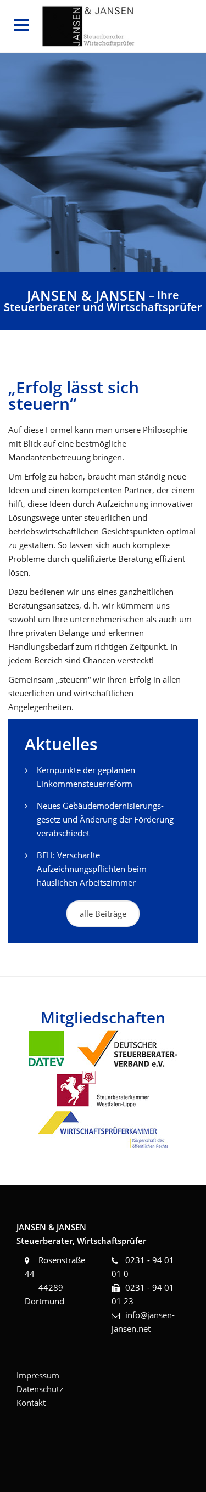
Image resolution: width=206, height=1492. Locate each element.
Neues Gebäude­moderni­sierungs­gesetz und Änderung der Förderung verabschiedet (105, 819)
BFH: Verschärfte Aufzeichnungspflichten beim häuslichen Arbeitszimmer (92, 868)
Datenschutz (39, 1388)
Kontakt (31, 1402)
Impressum (37, 1375)
